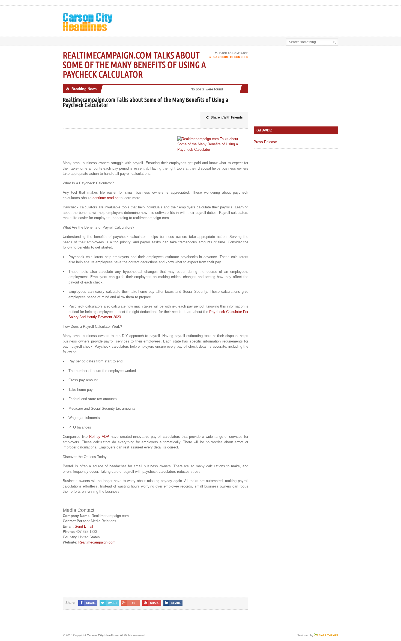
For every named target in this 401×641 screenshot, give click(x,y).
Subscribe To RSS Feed (230, 56)
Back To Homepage (233, 53)
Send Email (84, 526)
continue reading (105, 198)
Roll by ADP (99, 437)
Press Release (265, 142)
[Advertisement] (274, 20)
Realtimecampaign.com (96, 542)
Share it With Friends (227, 117)
